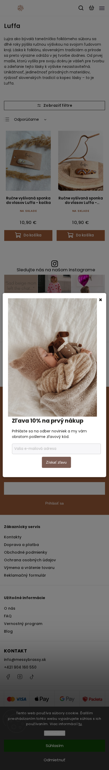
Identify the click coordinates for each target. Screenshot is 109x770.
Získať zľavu (56, 462)
